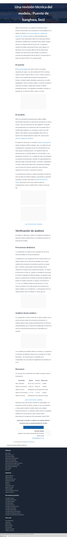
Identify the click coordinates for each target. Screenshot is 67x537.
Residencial (7, 483)
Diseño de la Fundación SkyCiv (11, 461)
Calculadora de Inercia (10, 504)
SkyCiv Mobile (8, 468)
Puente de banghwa (23, 69)
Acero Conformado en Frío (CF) (11, 490)
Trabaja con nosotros (9, 530)
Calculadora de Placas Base (10, 509)
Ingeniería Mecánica (9, 475)
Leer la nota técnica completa (33, 224)
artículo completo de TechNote (24, 138)
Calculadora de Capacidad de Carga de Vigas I (14, 514)
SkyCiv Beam (8, 453)
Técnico (26, 441)
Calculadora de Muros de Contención (13, 511)
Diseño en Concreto (9, 487)
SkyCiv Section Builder (10, 456)
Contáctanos (8, 522)
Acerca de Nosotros (9, 520)
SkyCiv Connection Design (10, 459)
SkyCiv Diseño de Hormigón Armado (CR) (13, 463)
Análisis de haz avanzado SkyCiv (11, 458)
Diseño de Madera (9, 488)
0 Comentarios (31, 441)
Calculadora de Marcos (10, 501)
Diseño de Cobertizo (9, 492)
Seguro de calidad (8, 525)
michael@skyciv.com (38, 438)
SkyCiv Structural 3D (44, 142)
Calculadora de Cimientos (10, 508)
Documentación (8, 527)
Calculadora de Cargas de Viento (12, 506)
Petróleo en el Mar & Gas (10, 479)
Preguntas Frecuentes (9, 528)
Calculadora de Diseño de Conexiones (13, 513)
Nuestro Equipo (8, 523)
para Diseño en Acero (9, 485)
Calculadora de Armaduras (10, 499)
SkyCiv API (7, 469)
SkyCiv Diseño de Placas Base (11, 466)
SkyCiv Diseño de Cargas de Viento (12, 464)
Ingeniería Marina (9, 477)
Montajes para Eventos (10, 480)
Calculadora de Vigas (9, 498)
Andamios (7, 482)
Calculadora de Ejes (9, 503)
